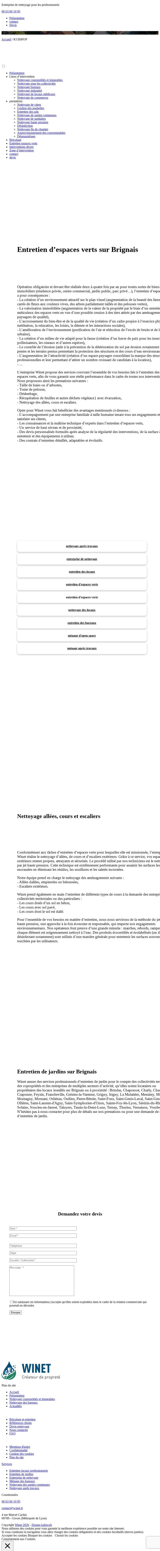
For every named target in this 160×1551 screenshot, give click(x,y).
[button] (3, 66)
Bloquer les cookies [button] (40, 1535)
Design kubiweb (42, 1525)
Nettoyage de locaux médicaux (36, 94)
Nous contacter (18, 1430)
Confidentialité (18, 1450)
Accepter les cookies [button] (14, 1535)
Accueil (14, 1392)
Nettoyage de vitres (29, 104)
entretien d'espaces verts (82, 584)
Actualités (15, 1406)
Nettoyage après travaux (24, 1488)
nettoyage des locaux (81, 610)
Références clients (20, 1423)
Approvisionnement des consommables (41, 132)
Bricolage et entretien (22, 1419)
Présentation (16, 18)
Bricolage (15, 139)
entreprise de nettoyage (82, 559)
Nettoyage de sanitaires (31, 118)
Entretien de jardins (21, 1474)
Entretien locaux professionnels (28, 1470)
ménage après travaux (82, 648)
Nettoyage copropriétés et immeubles (40, 80)
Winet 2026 (22, 1525)
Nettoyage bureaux (29, 87)
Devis (13, 25)
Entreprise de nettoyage (23, 1477)
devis (12, 157)
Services (7, 1464)
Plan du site (16, 1457)
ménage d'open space (82, 635)
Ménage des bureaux (22, 1481)
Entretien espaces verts (23, 143)
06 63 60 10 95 (11, 11)
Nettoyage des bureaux (23, 1402)
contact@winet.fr (12, 1508)
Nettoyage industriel (29, 90)
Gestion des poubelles (30, 108)
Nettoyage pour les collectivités (36, 83)
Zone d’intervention (21, 150)
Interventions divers (21, 147)
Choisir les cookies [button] (66, 1535)
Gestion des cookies (21, 1453)
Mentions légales (19, 1446)
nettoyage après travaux (82, 546)
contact (13, 21)
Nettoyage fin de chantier (32, 129)
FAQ (12, 1433)
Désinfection (25, 125)
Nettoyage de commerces (32, 97)
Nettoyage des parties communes (29, 1484)
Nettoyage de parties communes (36, 115)
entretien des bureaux (82, 623)
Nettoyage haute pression (32, 122)
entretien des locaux (82, 571)
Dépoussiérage (26, 136)
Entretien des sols (28, 111)
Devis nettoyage (19, 1426)
